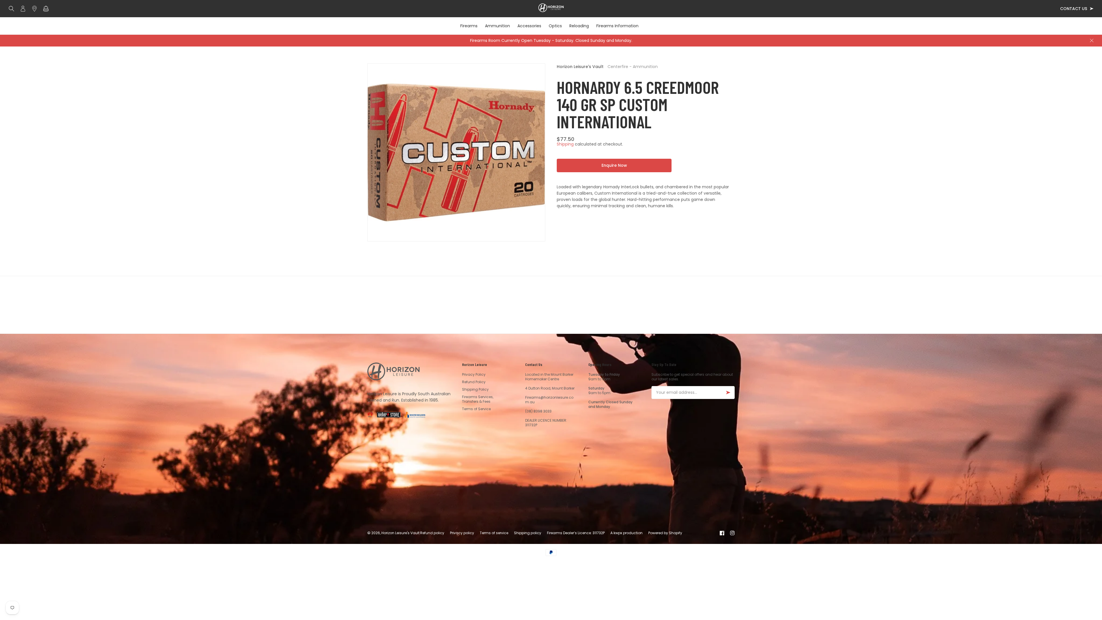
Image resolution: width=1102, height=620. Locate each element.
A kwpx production (626, 532)
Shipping (565, 144)
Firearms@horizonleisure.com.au (549, 399)
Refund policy (432, 532)
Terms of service (494, 532)
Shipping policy (527, 532)
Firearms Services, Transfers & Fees (477, 399)
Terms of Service (476, 408)
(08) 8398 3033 (538, 411)
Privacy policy (462, 532)
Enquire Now (614, 165)
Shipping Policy (475, 389)
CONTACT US (1073, 8)
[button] (13, 8)
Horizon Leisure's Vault (580, 66)
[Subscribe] (728, 392)
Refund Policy (474, 381)
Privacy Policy (474, 374)
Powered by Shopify (665, 532)
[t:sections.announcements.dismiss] (1091, 40)
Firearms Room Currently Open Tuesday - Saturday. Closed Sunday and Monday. (551, 40)
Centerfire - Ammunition (633, 66)
